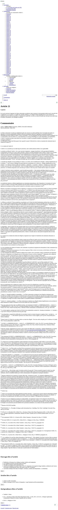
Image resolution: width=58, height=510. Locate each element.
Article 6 (8, 59)
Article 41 (8, 27)
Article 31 (8, 71)
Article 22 (8, 62)
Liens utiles (5, 86)
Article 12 (8, 45)
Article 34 (8, 34)
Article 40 (8, 20)
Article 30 (8, 63)
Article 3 (8, 36)
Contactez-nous (8, 508)
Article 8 (8, 15)
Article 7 (8, 67)
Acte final (8, 73)
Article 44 (8, 50)
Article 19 (8, 39)
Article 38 (8, 64)
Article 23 (8, 69)
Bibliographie (6, 74)
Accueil (5, 95)
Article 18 (8, 31)
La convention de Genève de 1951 (14, 7)
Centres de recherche (11, 90)
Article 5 (8, 52)
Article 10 (8, 30)
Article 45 (8, 58)
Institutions (8, 88)
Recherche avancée (51, 96)
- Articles (11, 79)
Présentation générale (11, 10)
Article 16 (8, 16)
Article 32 (8, 19)
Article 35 (8, 41)
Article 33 (8, 26)
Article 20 (8, 46)
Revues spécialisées (10, 91)
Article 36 (8, 49)
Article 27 (8, 40)
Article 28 (8, 48)
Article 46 (8, 65)
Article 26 (8, 32)
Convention (6, 5)
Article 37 (8, 57)
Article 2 (8, 29)
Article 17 (8, 24)
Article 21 (8, 54)
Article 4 (8, 44)
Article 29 (8, 55)
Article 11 (8, 38)
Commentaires (6, 11)
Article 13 (8, 53)
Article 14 (8, 60)
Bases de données (10, 92)
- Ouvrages (11, 78)
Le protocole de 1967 (11, 8)
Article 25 (8, 25)
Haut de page (15, 508)
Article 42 (8, 35)
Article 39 (8, 72)
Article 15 (8, 68)
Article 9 (8, 22)
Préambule (8, 13)
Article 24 (8, 17)
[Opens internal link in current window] (55, 505)
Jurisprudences (12, 85)
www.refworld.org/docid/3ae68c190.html (36, 330)
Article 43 (8, 43)
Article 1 (8, 21)
